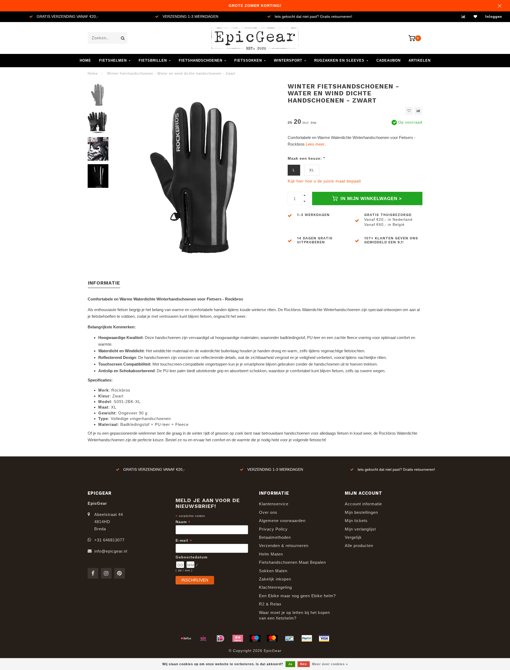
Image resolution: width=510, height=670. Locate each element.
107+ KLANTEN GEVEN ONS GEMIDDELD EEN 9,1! (391, 240)
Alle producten (359, 545)
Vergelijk (353, 537)
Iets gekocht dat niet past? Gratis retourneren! (313, 17)
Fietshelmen (113, 60)
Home (85, 60)
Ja (290, 664)
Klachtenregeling (275, 587)
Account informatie (363, 504)
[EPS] (203, 638)
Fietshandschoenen (200, 60)
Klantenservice (273, 504)
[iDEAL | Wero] (220, 638)
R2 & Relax (270, 604)
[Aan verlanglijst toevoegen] (409, 111)
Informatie (104, 283)
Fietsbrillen (153, 60)
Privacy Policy (273, 529)
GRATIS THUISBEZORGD (387, 215)
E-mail (184, 540)
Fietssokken (248, 60)
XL (311, 170)
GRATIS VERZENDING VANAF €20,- (67, 17)
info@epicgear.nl (110, 551)
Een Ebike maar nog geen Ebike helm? (297, 595)
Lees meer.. (316, 144)
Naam (183, 521)
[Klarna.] (237, 638)
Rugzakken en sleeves (339, 60)
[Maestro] (255, 638)
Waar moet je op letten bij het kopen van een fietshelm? (294, 615)
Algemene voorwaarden (282, 520)
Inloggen (493, 17)
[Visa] (324, 638)
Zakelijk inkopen (275, 579)
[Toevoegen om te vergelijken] (418, 111)
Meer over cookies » (330, 664)
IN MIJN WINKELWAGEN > (370, 198)
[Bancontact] (289, 638)
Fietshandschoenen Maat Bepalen (292, 562)
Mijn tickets (356, 520)
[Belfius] (186, 638)
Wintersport (288, 60)
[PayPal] (306, 638)
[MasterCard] (272, 638)
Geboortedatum (191, 557)
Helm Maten (271, 554)
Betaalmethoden (275, 537)
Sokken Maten (273, 571)
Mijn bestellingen (361, 512)
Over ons (268, 512)
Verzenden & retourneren (283, 545)
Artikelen (420, 60)
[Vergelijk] (463, 17)
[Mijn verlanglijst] (475, 17)
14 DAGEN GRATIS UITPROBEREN (315, 240)
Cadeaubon (388, 60)
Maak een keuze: (306, 158)
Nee (303, 664)
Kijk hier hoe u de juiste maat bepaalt (324, 181)
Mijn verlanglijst (360, 529)
